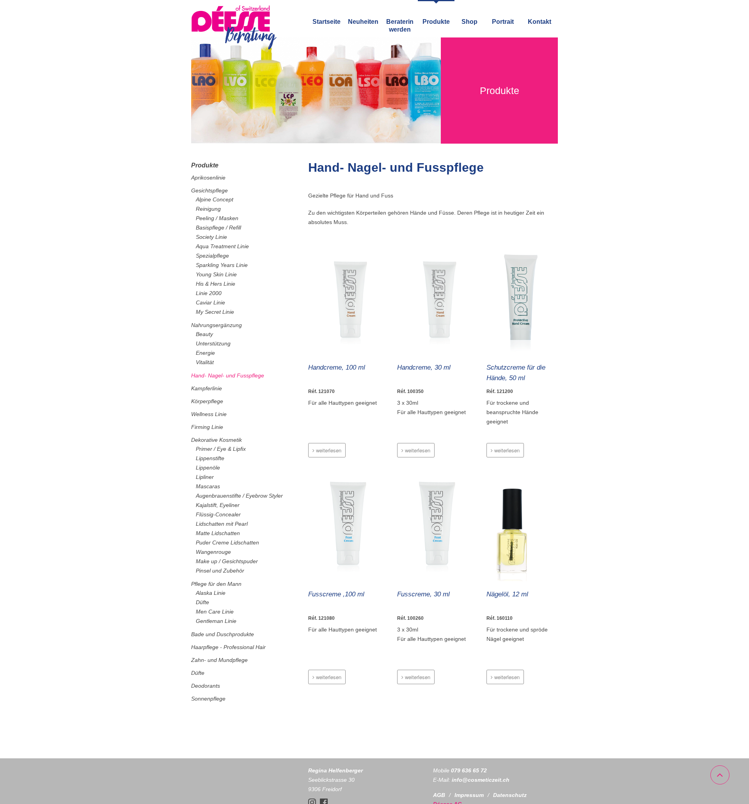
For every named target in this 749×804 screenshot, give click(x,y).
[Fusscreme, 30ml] (433, 527)
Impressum (469, 795)
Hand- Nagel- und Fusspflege (227, 375)
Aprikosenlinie (208, 177)
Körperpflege (207, 401)
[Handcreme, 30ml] (433, 300)
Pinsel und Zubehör (220, 570)
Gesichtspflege (209, 190)
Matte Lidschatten (218, 533)
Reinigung (208, 209)
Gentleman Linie (216, 621)
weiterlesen (327, 450)
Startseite (326, 21)
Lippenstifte (210, 458)
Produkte (436, 21)
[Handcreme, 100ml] (344, 300)
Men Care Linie (215, 611)
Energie (205, 353)
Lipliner (205, 477)
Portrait (503, 21)
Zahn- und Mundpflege (219, 660)
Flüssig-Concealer (218, 514)
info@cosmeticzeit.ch (480, 780)
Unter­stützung (213, 343)
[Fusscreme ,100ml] (344, 527)
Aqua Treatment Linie (222, 246)
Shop (469, 21)
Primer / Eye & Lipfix (221, 449)
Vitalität (205, 362)
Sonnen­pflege (208, 698)
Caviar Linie (210, 302)
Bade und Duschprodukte (222, 634)
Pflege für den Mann (216, 584)
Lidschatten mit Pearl (222, 524)
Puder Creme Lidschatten (227, 542)
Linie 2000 (209, 293)
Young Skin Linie (216, 274)
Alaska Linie (210, 593)
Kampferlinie (206, 388)
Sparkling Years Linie (222, 265)
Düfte (202, 602)
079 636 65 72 (469, 770)
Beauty (204, 334)
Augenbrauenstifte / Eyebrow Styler (239, 496)
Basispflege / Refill (218, 227)
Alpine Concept (214, 199)
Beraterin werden (400, 25)
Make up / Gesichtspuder (227, 561)
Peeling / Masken (217, 218)
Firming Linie (207, 427)
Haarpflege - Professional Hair (228, 647)
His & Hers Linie (215, 284)
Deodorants (205, 686)
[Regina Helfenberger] (234, 48)
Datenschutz (510, 795)
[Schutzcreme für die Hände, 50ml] (522, 300)
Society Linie (211, 237)
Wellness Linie (209, 414)
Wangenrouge (213, 552)
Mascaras (208, 486)
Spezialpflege (212, 256)
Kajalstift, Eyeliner (218, 505)
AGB (439, 795)
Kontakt (539, 21)
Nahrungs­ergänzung (216, 325)
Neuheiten (363, 21)
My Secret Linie (215, 312)
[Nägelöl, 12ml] (522, 527)
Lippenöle (208, 467)
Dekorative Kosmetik (216, 440)
